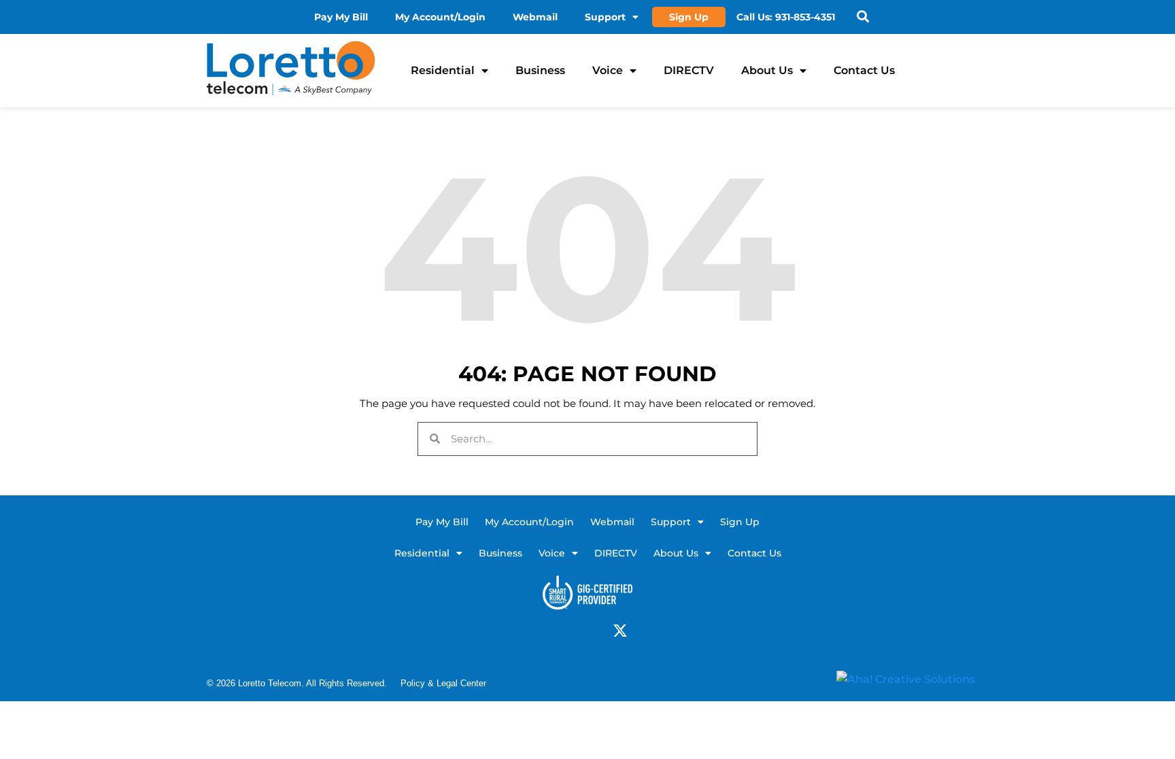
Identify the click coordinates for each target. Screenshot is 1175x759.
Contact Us (864, 70)
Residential (443, 70)
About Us (767, 70)
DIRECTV (689, 70)
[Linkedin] (576, 630)
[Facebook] (554, 630)
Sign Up (689, 17)
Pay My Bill (341, 17)
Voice (607, 70)
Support (605, 17)
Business (540, 70)
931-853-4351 (805, 17)
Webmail (535, 17)
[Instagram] (598, 630)
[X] (620, 630)
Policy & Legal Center (443, 683)
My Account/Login (440, 17)
